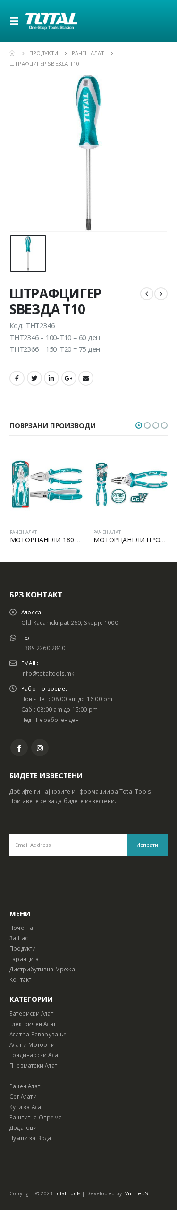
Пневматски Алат (33, 1065)
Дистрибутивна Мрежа (42, 969)
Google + (68, 378)
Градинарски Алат (34, 1055)
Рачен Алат (24, 1086)
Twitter (34, 378)
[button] (139, 425)
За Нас (18, 938)
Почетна (21, 927)
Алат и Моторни (32, 1044)
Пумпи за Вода (30, 1138)
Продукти (22, 948)
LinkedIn (51, 378)
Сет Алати (23, 1096)
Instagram (40, 747)
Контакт (20, 979)
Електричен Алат (32, 1024)
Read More (68, 462)
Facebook (17, 378)
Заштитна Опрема (35, 1117)
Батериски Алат (31, 1013)
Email (85, 378)
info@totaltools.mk (48, 673)
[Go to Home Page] (12, 53)
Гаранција (24, 958)
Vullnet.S (136, 1193)
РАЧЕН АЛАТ (23, 532)
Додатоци (23, 1127)
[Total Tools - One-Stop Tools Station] (51, 21)
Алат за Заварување (38, 1034)
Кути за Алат (26, 1107)
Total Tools (67, 1193)
